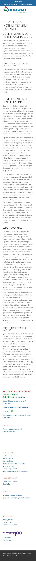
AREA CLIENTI (18, 1)
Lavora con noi (8, 540)
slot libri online (8, 458)
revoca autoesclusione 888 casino (14, 463)
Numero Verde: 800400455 (10, 395)
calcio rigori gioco (8, 466)
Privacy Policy (7, 520)
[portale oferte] (12, 535)
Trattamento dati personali (12, 429)
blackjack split (7, 456)
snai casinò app (8, 461)
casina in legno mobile (10, 469)
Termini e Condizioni (10, 525)
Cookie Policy (7, 522)
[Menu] (32, 10)
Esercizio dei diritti (9, 431)
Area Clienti (7, 538)
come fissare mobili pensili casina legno (16, 471)
